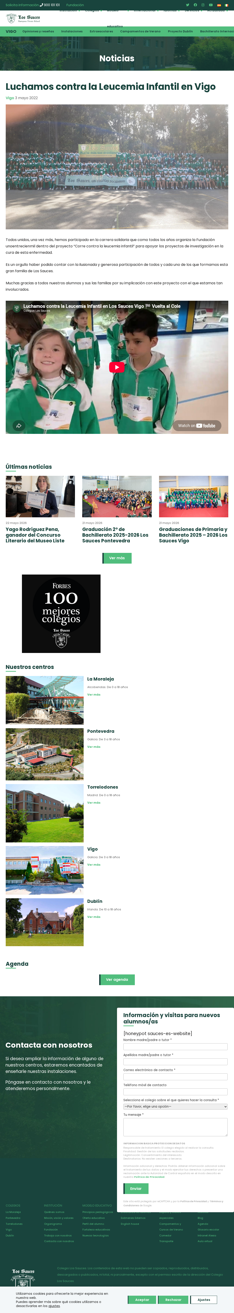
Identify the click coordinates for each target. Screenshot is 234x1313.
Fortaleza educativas (96, 1229)
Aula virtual (205, 1241)
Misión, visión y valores (59, 1218)
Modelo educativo (115, 18)
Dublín (10, 1235)
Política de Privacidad (149, 1177)
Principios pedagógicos (97, 1212)
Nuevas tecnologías (95, 1235)
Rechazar (173, 1299)
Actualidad (216, 10)
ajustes (54, 1306)
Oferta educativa (93, 1218)
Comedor (165, 1235)
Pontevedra (13, 1218)
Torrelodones (14, 1224)
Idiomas (170, 10)
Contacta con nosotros (59, 1241)
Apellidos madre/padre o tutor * (148, 1055)
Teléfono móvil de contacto (145, 1085)
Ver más (117, 558)
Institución (68, 10)
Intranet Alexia (207, 1235)
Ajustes (204, 1299)
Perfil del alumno (93, 1224)
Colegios (92, 10)
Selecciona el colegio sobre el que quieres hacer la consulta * (171, 1100)
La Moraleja (13, 1212)
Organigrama (53, 1224)
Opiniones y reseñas (38, 31)
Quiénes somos (54, 1212)
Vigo (11, 31)
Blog (200, 1218)
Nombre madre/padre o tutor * (147, 1040)
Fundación (51, 1229)
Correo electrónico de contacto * (149, 1070)
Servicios (192, 10)
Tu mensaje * (133, 1115)
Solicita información (22, 5)
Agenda (203, 1224)
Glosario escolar (208, 1229)
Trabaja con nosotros (58, 1235)
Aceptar (142, 1299)
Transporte (166, 1241)
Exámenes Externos (133, 1218)
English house (130, 1224)
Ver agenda (117, 979)
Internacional (144, 10)
